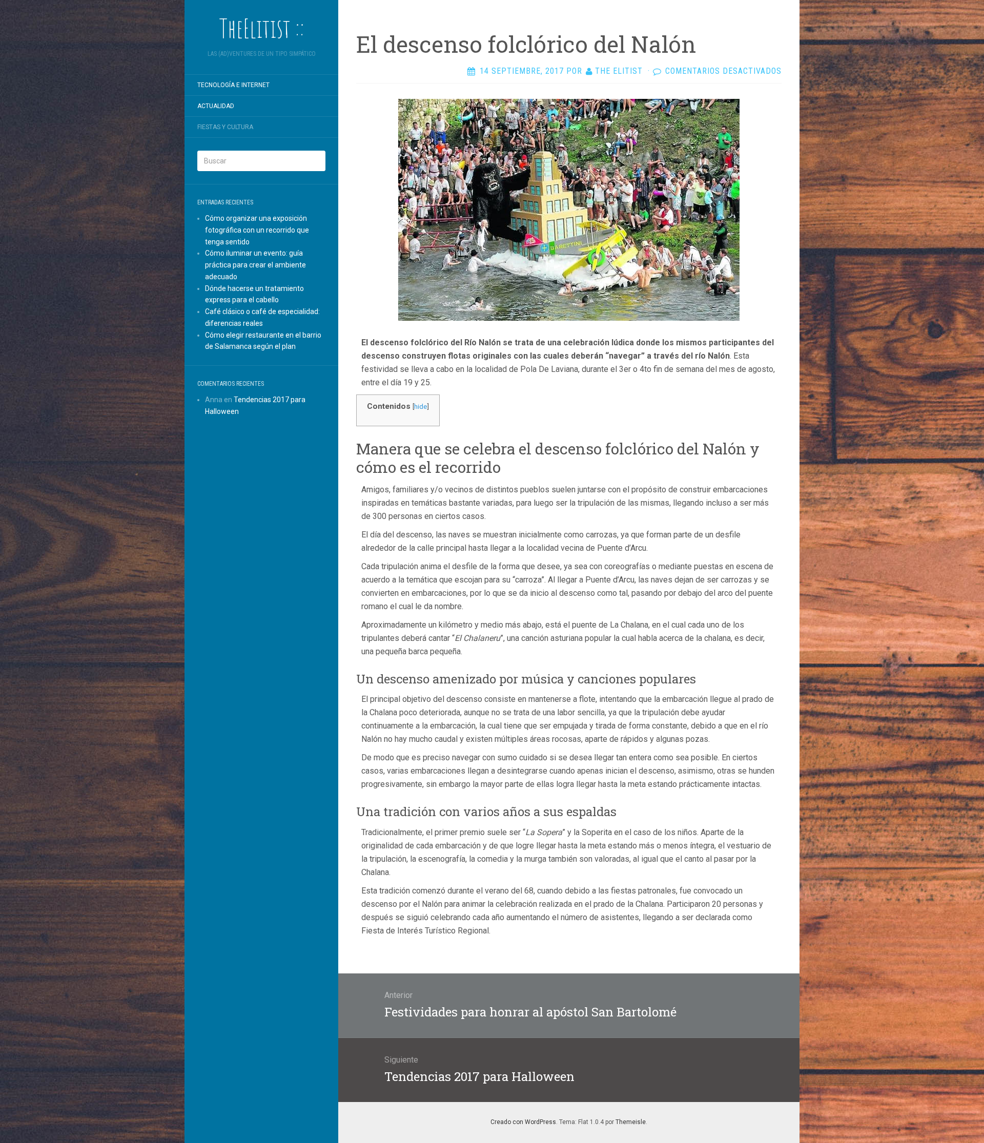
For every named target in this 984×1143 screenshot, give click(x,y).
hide (420, 406)
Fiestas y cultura (225, 127)
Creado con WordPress (523, 1122)
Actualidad (215, 106)
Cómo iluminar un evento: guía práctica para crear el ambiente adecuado (255, 265)
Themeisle (631, 1122)
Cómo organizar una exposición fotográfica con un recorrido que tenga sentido (257, 230)
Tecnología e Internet (233, 85)
